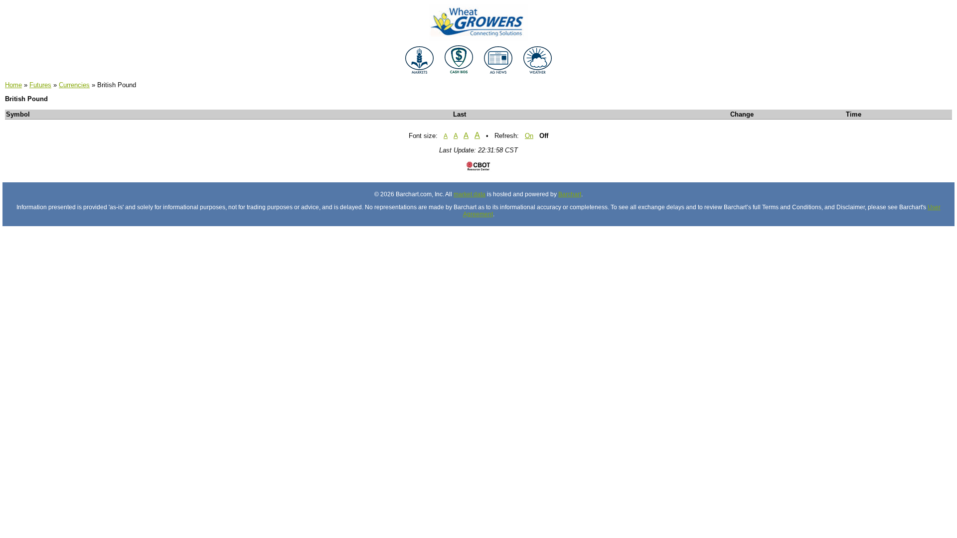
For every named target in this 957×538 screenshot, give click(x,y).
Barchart (569, 194)
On (529, 135)
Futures (40, 85)
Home (13, 85)
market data (469, 194)
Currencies (74, 85)
